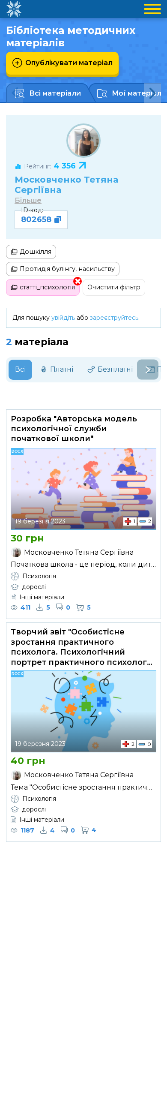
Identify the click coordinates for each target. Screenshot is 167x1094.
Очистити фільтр (113, 287)
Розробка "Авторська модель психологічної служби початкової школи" (74, 429)
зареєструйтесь (114, 318)
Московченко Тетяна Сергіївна (66, 184)
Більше (28, 200)
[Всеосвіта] (13, 9)
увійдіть (63, 318)
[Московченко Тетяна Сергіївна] (83, 140)
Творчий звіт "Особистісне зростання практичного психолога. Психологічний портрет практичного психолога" (83, 647)
